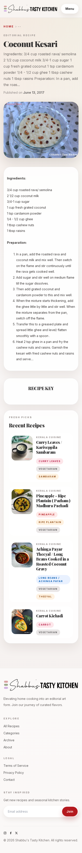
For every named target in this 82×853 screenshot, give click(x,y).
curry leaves (50, 461)
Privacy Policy (13, 772)
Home (8, 26)
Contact (9, 779)
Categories (11, 733)
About (7, 747)
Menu (69, 9)
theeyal (45, 596)
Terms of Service (15, 765)
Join (69, 811)
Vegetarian (48, 530)
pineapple (47, 514)
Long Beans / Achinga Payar (51, 579)
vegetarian (48, 469)
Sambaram (47, 476)
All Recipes (11, 726)
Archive (8, 740)
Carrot (45, 624)
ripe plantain (50, 522)
